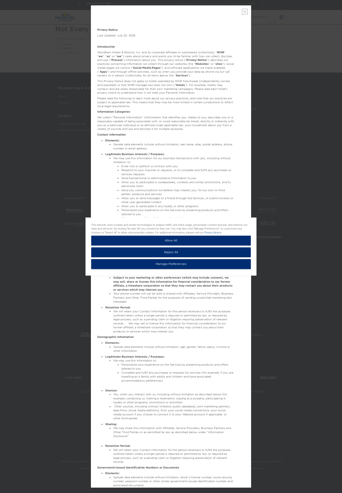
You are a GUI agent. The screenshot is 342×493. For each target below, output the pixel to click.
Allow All (171, 240)
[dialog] (171, 246)
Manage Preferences (171, 264)
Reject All (171, 252)
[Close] (245, 12)
